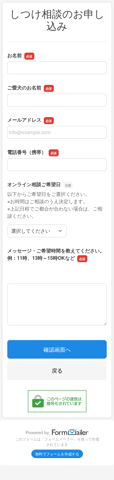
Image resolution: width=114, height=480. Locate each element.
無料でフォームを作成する (57, 453)
